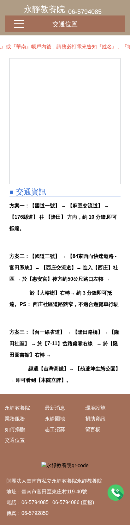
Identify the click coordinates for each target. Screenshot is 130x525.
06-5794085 (85, 11)
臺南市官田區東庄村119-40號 (54, 491)
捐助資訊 (95, 418)
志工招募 (55, 429)
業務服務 (15, 418)
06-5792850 (35, 513)
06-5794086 (66, 502)
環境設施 (95, 408)
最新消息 (55, 408)
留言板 (92, 429)
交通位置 (65, 24)
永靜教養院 (44, 9)
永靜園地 (55, 418)
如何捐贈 (15, 429)
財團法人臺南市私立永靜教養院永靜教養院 (54, 481)
